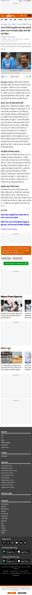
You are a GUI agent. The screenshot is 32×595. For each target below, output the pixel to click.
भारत (10, 19)
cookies (16, 590)
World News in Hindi (6, 468)
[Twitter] (8, 542)
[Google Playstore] (8, 552)
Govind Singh (11, 37)
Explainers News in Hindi (8, 482)
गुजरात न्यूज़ (3, 521)
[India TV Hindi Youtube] (26, 0)
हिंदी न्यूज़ (10, 248)
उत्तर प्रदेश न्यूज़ (4, 504)
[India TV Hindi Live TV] (29, 16)
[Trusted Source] (14, 76)
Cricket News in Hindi (7, 475)
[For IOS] (23, 561)
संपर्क (2, 435)
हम (1, 437)
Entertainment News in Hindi (9, 470)
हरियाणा (3, 525)
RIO (29, 573)
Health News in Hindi (7, 485)
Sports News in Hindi (7, 473)
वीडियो (6, 19)
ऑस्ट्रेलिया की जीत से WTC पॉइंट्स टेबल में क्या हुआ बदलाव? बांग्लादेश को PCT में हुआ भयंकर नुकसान (11, 315)
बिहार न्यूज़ (3, 511)
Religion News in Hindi (7, 480)
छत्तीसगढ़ (3, 528)
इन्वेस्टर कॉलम (4, 445)
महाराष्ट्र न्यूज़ (4, 516)
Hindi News (4, 24)
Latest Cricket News (9, 229)
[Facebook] (4, 542)
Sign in (29, 0)
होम (1, 19)
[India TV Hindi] (10, 16)
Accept (11, 593)
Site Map (5, 571)
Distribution (16, 575)
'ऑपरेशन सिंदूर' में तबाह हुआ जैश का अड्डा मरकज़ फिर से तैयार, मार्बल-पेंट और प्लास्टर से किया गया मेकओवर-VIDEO (11, 368)
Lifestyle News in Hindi (7, 487)
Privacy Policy (24, 571)
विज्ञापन (2, 440)
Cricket (22, 250)
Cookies (4, 587)
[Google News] (5, 76)
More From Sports (11, 296)
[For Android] (8, 561)
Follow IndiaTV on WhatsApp (14, 263)
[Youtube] (16, 542)
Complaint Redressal (16, 573)
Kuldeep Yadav (6, 258)
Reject (22, 593)
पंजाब (2, 523)
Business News (5, 477)
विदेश (15, 19)
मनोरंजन (20, 19)
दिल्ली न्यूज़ (3, 506)
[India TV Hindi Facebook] (23, 0)
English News (5, 447)
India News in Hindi (6, 465)
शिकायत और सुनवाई (5, 442)
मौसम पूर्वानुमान (4, 456)
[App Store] (23, 552)
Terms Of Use (14, 571)
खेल (25, 19)
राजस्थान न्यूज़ (4, 518)
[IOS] (19, 0)
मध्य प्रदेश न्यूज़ (4, 513)
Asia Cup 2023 (17, 258)
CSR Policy (5, 573)
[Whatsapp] (27, 77)
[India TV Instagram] (12, 542)
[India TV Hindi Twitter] (24, 0)
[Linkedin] (21, 542)
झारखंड (3, 533)
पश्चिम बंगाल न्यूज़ (5, 509)
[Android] (21, 0)
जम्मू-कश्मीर (3, 530)
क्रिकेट (13, 24)
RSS (25, 573)
